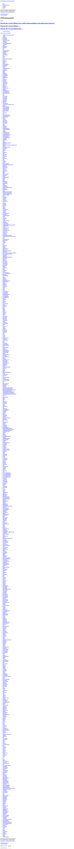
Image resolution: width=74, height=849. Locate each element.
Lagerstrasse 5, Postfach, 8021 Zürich (7, 12)
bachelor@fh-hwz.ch (4, 14)
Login (4, 8)
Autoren (4, 6)
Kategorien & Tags (6, 4)
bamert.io (9, 845)
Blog (4, 3)
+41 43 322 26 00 (3, 15)
